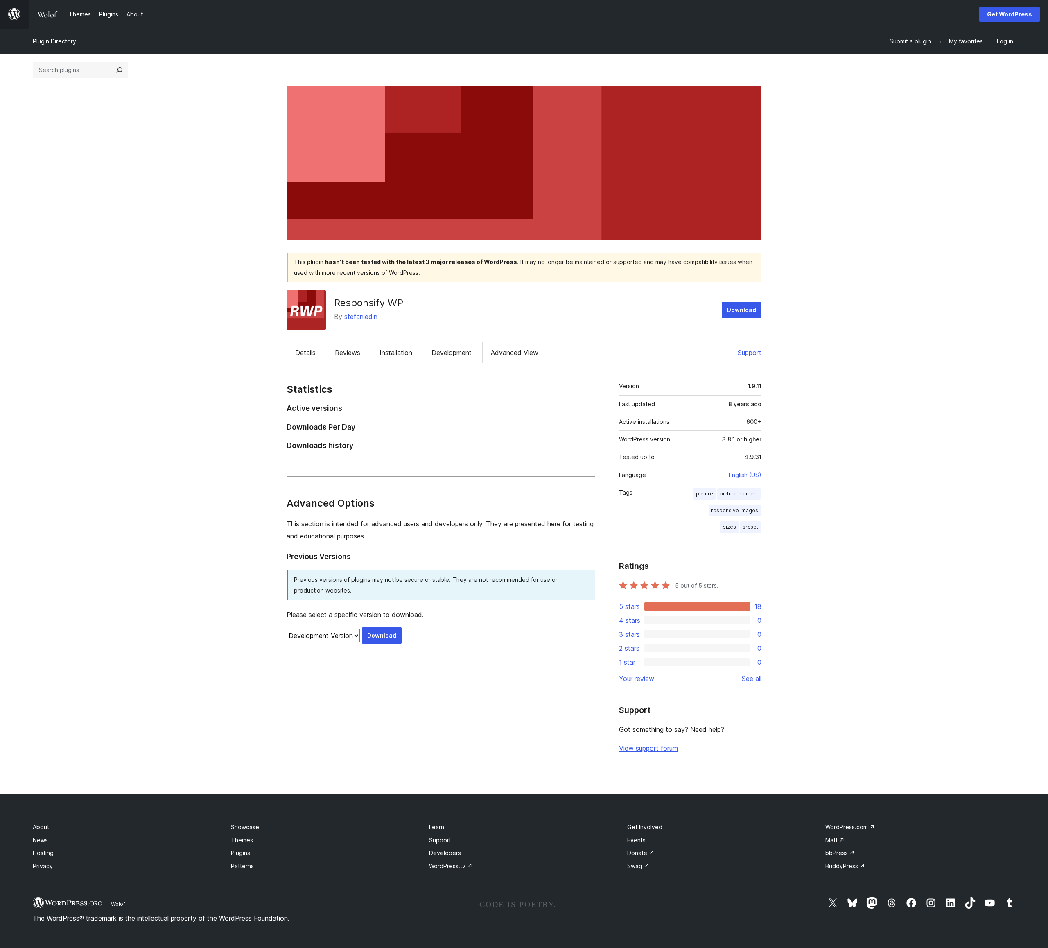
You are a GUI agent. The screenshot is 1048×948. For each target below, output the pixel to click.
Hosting (43, 852)
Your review (636, 678)
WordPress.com (850, 827)
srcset (750, 527)
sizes (729, 527)
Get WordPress (1009, 14)
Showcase (245, 827)
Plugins (240, 852)
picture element (739, 494)
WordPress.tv (450, 865)
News (40, 840)
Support (749, 352)
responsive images (734, 510)
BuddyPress (845, 865)
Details (305, 352)
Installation (395, 352)
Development (451, 352)
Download (741, 309)
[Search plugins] (119, 70)
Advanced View (514, 352)
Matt (835, 840)
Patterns (242, 865)
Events (636, 840)
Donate (640, 852)
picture (704, 494)
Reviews (347, 352)
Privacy (43, 865)
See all (751, 678)
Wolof (118, 903)
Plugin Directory (54, 41)
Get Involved (644, 827)
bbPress (840, 852)
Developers (445, 852)
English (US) (745, 474)
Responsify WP (368, 303)
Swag (638, 865)
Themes (242, 840)
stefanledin (360, 316)
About (41, 827)
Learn (436, 827)
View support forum (648, 748)
